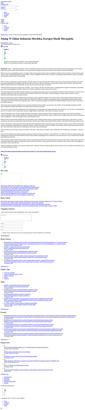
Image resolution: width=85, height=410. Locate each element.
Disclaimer (7, 380)
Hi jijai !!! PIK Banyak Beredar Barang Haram (16, 365)
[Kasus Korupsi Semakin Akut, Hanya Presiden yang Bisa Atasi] (18, 193)
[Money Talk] (4, 4)
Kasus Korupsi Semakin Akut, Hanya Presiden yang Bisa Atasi (17, 194)
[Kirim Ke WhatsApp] (5, 58)
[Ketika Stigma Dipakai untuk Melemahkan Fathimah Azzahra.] (21, 251)
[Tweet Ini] (5, 53)
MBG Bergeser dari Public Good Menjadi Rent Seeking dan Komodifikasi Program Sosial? (28, 300)
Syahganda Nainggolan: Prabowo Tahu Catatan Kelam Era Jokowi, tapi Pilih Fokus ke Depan (25, 204)
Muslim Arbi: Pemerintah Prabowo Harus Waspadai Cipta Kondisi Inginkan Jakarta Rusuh (28, 321)
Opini (5, 30)
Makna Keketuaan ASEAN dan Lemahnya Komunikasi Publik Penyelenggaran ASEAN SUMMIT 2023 (31, 361)
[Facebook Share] (5, 51)
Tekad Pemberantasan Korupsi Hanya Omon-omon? (14, 191)
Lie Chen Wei (38, 151)
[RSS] (4, 395)
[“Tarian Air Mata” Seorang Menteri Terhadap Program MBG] (20, 303)
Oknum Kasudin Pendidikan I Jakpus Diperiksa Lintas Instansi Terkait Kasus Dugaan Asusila (28, 369)
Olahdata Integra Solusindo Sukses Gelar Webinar (17, 352)
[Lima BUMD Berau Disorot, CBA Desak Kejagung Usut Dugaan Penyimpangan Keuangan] (29, 324)
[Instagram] (4, 392)
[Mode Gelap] (4, 7)
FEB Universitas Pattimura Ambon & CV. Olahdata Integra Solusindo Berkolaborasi (26, 347)
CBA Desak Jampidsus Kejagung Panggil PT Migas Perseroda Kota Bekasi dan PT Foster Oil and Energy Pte (33, 335)
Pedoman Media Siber (10, 381)
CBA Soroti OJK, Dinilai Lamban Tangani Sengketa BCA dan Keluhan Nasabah (22, 202)
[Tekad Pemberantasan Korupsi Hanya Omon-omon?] (15, 190)
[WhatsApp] (4, 394)
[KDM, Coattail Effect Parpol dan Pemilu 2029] (17, 246)
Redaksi (6, 383)
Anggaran (6, 27)
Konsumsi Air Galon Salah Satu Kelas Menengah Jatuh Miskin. (20, 356)
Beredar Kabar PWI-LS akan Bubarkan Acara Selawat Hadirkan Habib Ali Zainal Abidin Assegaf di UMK (29, 205)
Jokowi (6, 277)
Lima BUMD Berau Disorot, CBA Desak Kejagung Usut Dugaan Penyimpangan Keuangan (28, 326)
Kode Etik (6, 378)
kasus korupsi (30, 151)
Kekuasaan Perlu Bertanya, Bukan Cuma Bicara (16, 295)
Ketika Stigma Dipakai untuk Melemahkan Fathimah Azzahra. (20, 252)
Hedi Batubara (4, 42)
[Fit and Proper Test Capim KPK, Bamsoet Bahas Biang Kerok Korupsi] (20, 187)
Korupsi (6, 29)
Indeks (2, 7)
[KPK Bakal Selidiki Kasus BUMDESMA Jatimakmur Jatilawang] (11, 184)
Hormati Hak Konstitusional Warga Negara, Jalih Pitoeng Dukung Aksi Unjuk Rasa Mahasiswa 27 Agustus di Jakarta (31, 201)
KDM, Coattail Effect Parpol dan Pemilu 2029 (16, 248)
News (5, 26)
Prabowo (6, 278)
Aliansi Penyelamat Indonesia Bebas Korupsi (13, 151)
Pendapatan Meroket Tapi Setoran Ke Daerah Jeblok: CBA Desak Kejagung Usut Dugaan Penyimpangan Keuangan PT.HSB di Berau (39, 317)
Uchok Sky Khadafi (9, 272)
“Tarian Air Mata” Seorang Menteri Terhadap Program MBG (20, 304)
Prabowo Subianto (9, 275)
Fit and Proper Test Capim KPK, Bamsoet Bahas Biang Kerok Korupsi (19, 188)
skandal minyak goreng (49, 151)
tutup (2, 19)
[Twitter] (5, 391)
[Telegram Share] (4, 56)
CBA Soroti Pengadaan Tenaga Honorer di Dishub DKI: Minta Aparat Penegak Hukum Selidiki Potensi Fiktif (33, 330)
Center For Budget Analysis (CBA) (13, 274)
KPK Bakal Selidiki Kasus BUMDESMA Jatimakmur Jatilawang (18, 185)
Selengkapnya (4, 266)
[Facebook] (4, 388)
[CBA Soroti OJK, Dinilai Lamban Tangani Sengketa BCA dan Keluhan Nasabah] (26, 255)
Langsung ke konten (6, 1)
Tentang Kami (7, 377)
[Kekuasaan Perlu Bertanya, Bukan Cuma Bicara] (17, 294)
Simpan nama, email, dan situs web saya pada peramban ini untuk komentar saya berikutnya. (27, 232)
